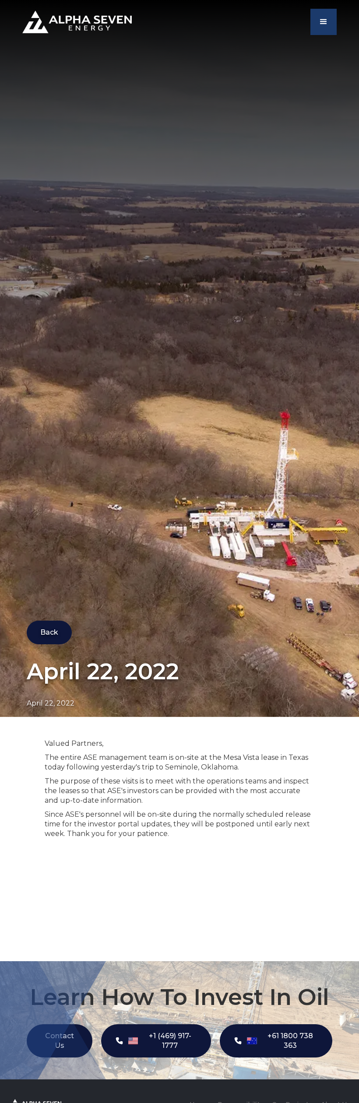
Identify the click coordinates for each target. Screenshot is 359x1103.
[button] (323, 22)
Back (49, 632)
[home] (77, 22)
